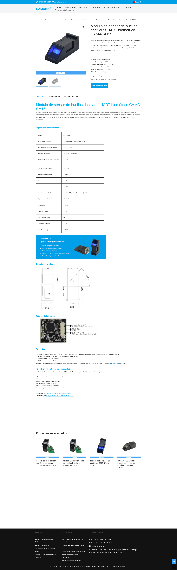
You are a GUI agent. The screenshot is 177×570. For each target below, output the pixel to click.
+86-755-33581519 (44, 2)
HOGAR (58, 7)
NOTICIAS (96, 7)
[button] (75, 7)
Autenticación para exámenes (71, 560)
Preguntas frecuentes (71, 97)
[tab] (40, 97)
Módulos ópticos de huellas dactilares (106, 79)
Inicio (37, 19)
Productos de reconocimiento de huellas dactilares (56, 19)
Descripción (40, 97)
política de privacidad (118, 566)
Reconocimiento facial (42, 545)
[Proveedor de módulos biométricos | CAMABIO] (44, 8)
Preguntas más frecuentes (64, 10)
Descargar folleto (54, 97)
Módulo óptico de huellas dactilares (83, 19)
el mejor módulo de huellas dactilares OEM (60, 396)
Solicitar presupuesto (99, 85)
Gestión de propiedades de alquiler (73, 551)
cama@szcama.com (60, 2)
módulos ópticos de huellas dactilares (58, 393)
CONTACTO (128, 7)
